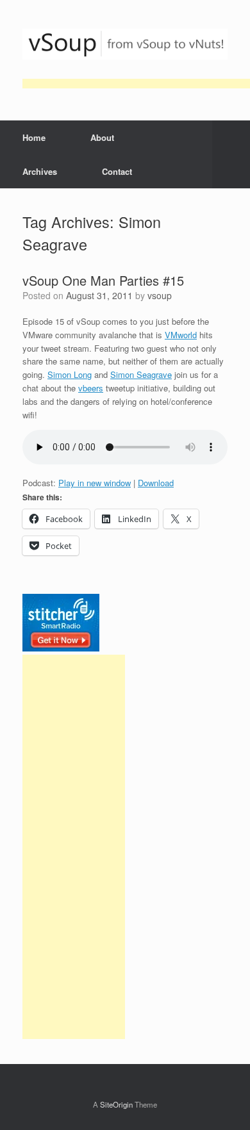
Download (156, 483)
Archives (39, 171)
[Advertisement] (73, 847)
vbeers (90, 388)
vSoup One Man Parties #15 (103, 280)
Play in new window (94, 483)
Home (34, 137)
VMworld (181, 335)
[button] (231, 154)
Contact (117, 171)
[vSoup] (125, 44)
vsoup (159, 295)
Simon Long (69, 374)
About (102, 137)
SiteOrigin (116, 1104)
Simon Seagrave (141, 374)
